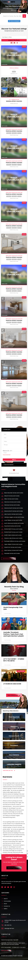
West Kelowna (14, 755)
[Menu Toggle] (26, 2)
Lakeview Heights (14, 764)
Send (13, 459)
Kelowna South (14, 736)
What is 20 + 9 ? (7, 450)
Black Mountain (14, 717)
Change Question (6, 454)
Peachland (14, 745)
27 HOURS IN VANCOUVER (12, 684)
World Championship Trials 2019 (13, 608)
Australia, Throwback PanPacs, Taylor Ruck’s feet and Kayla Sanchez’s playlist (13, 634)
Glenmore (14, 726)
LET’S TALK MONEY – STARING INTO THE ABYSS (13, 660)
